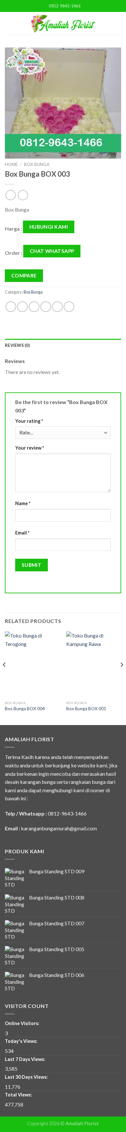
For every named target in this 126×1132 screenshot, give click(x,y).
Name (22, 503)
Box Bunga (36, 164)
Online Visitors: (22, 1023)
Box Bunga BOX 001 (86, 708)
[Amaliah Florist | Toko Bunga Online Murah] (63, 23)
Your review (29, 448)
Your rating (29, 421)
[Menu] (9, 23)
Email (22, 532)
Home (11, 164)
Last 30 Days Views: (27, 1077)
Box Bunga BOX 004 (25, 708)
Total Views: (19, 1094)
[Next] (121, 677)
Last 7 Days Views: (25, 1059)
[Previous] (4, 677)
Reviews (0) (17, 345)
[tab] (63, 345)
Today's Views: (21, 1041)
